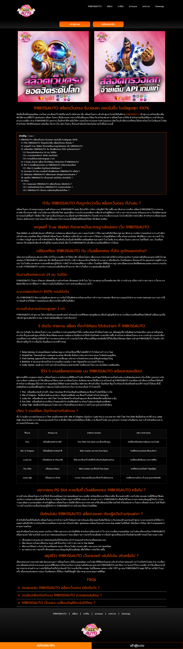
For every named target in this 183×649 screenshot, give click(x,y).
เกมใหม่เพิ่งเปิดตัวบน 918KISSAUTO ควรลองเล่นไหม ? (62, 595)
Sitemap (159, 6)
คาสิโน (121, 6)
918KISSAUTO (95, 6)
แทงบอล (133, 6)
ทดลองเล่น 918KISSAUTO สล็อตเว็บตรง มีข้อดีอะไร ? (61, 587)
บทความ (146, 6)
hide (31, 136)
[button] (91, 588)
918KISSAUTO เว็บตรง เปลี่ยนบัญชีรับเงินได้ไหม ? (58, 602)
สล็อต (109, 6)
